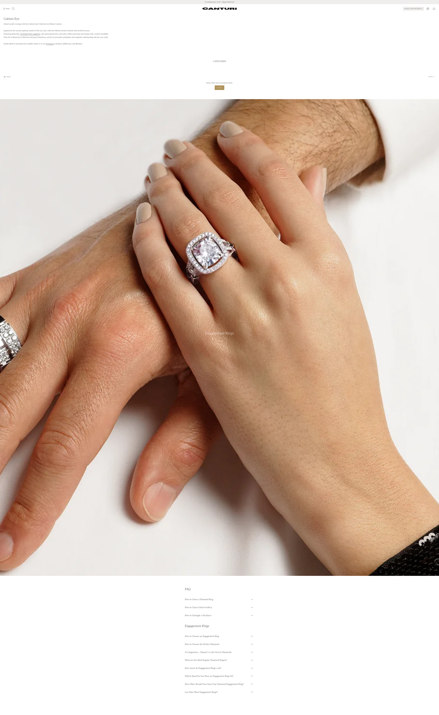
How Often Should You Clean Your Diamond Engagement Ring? (214, 684)
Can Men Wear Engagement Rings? (201, 692)
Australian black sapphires (30, 34)
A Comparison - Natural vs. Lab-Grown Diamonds (208, 652)
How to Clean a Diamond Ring (199, 599)
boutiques (50, 44)
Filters (9, 77)
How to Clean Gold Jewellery (198, 607)
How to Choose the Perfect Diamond (202, 644)
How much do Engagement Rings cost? (203, 668)
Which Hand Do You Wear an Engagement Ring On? (209, 676)
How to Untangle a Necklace (198, 615)
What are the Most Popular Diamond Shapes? (206, 660)
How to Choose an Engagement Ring (202, 636)
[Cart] (434, 9)
